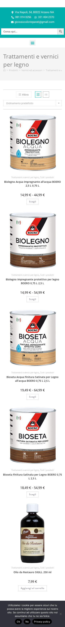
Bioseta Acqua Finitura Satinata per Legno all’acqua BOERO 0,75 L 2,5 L (32, 378)
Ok (18, 621)
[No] (60, 614)
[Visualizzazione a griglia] (38, 94)
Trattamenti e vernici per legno (25, 177)
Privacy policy (42, 621)
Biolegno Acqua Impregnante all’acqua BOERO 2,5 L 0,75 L (32, 183)
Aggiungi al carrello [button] (32, 588)
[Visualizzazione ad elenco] (46, 94)
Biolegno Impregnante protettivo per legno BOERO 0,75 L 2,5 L (32, 281)
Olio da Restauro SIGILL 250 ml (32, 572)
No (27, 621)
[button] (33, 43)
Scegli (32, 201)
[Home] (4, 70)
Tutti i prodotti (47, 177)
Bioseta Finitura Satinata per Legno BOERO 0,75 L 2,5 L (32, 476)
